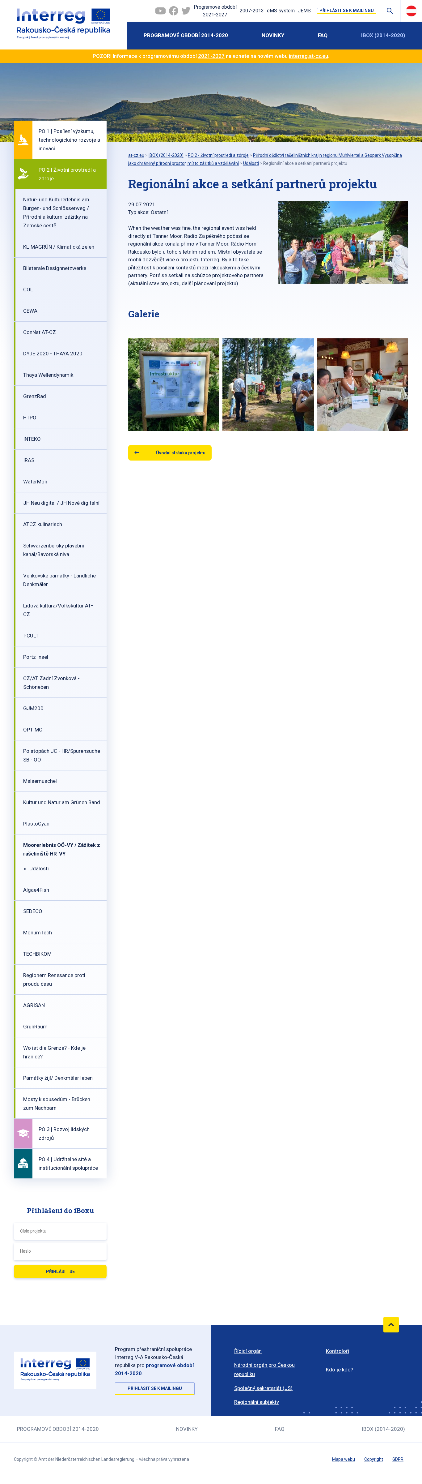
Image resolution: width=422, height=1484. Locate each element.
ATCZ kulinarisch (42, 524)
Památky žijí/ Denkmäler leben (58, 1078)
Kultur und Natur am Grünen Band (61, 802)
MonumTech (37, 932)
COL (28, 289)
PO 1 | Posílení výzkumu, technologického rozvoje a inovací (69, 140)
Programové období (215, 11)
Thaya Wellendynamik (48, 375)
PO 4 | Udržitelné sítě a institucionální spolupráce (68, 1163)
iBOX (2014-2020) (383, 35)
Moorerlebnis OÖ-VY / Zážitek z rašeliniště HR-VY (61, 849)
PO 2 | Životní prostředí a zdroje (67, 174)
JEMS (304, 11)
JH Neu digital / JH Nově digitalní (61, 503)
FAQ (322, 35)
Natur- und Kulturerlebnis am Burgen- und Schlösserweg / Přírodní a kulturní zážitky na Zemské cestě (56, 212)
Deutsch (411, 11)
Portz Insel (35, 657)
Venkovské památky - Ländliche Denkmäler (59, 580)
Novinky (273, 35)
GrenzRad (34, 396)
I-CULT (31, 636)
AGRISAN (34, 1005)
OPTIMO (33, 730)
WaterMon (35, 481)
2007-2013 (252, 11)
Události (39, 868)
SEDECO (32, 911)
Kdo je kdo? (339, 1369)
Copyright (373, 1459)
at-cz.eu (136, 155)
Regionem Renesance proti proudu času (54, 979)
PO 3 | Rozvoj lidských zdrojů (64, 1133)
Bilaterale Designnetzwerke (54, 268)
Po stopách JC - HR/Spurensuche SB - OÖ (61, 755)
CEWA (30, 311)
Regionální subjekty (256, 1402)
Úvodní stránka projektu (180, 452)
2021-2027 (211, 56)
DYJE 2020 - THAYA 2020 (52, 353)
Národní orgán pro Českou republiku (264, 1369)
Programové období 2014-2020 (186, 35)
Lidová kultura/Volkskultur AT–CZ (58, 610)
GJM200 (33, 708)
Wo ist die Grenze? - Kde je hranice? (54, 1052)
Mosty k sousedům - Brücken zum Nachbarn (56, 1103)
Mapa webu (343, 1459)
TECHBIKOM (37, 954)
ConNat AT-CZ (39, 332)
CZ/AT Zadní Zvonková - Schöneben (51, 682)
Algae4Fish (36, 890)
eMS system (281, 11)
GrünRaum (35, 1026)
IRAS (28, 460)
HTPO (29, 417)
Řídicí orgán (248, 1351)
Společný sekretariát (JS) (263, 1388)
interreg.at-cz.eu (308, 56)
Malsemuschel (40, 781)
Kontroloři (337, 1351)
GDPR (397, 1459)
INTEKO (32, 439)
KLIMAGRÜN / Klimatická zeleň (58, 247)
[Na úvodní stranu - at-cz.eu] (63, 24)
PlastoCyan (36, 824)
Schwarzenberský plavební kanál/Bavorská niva (53, 550)
